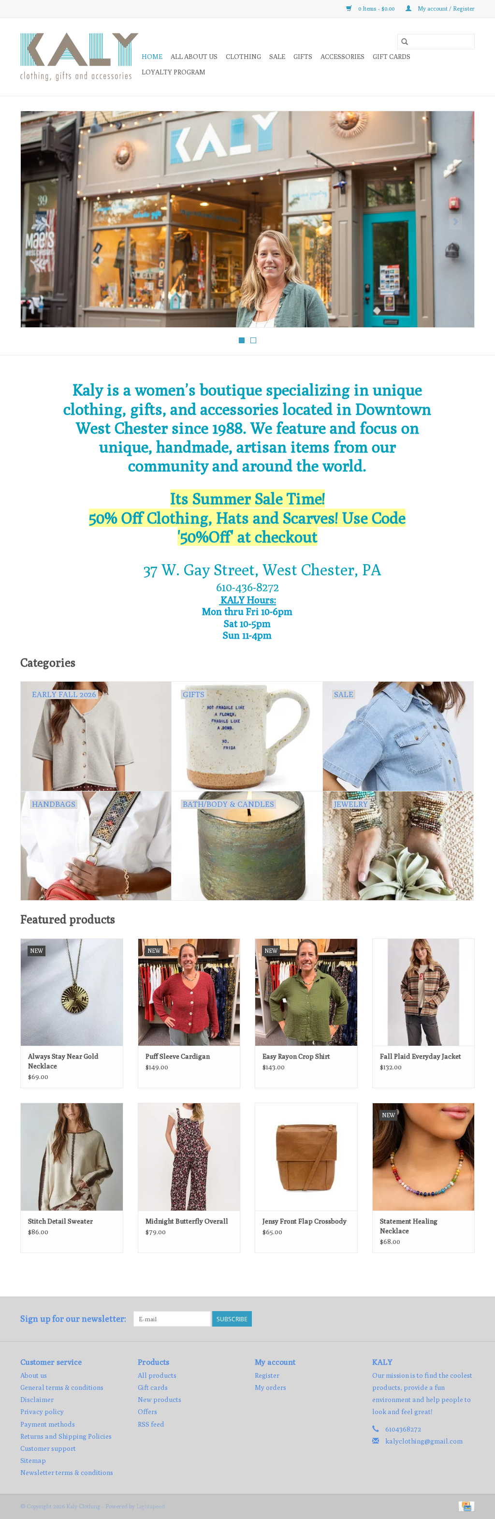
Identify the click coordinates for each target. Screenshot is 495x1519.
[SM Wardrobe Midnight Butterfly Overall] (189, 1157)
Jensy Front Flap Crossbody (304, 1221)
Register (267, 1375)
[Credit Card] (465, 1505)
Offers (147, 1412)
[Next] (455, 222)
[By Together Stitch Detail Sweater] (71, 1157)
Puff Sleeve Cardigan (178, 1056)
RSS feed (151, 1424)
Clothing (243, 56)
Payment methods (47, 1424)
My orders (270, 1387)
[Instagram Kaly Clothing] (467, 1319)
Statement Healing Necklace (408, 1226)
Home (152, 56)
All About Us (194, 56)
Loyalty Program (173, 72)
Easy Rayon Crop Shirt (296, 1056)
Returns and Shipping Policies (66, 1436)
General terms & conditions (61, 1387)
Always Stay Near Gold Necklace (63, 1061)
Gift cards (391, 56)
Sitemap (33, 1460)
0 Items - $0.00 (376, 8)
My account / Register (445, 8)
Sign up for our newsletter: (73, 1319)
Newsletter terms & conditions (66, 1472)
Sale (277, 56)
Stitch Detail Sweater (60, 1221)
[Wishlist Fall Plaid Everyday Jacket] (423, 992)
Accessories (342, 56)
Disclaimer (37, 1399)
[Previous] (39, 222)
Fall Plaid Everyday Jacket (420, 1056)
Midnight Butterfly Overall (187, 1221)
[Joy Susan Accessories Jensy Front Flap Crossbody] (306, 1157)
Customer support (48, 1448)
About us (33, 1375)
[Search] (404, 41)
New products (159, 1399)
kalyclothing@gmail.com (424, 1441)
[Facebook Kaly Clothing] (450, 1319)
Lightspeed (150, 1506)
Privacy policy (42, 1412)
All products (157, 1375)
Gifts (302, 56)
